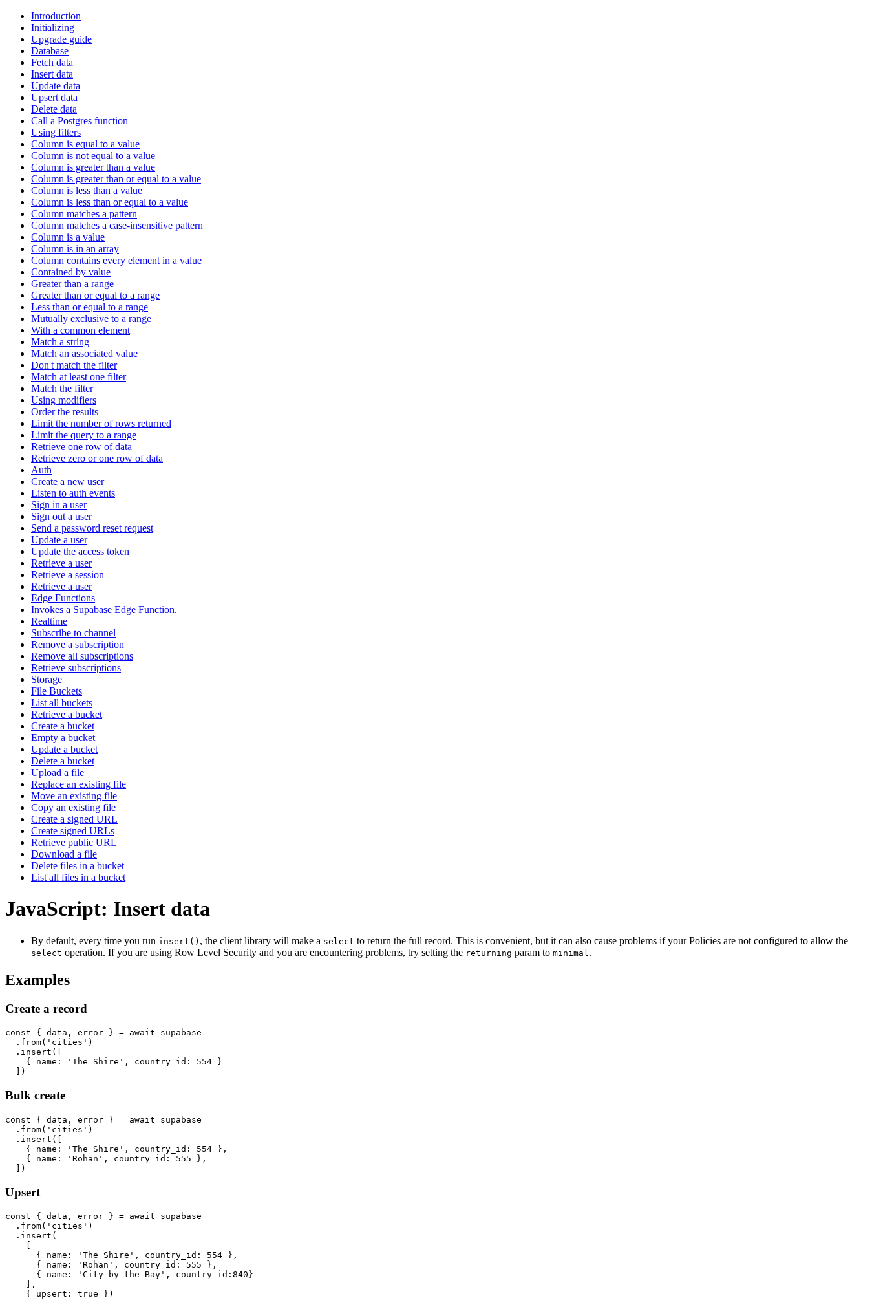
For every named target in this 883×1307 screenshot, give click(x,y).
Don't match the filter (74, 365)
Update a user (59, 539)
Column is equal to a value (85, 143)
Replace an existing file (78, 784)
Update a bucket (64, 749)
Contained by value (71, 271)
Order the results (64, 411)
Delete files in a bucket (77, 865)
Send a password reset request (92, 528)
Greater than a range (72, 283)
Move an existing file (74, 795)
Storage (46, 679)
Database (50, 50)
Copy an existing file (73, 807)
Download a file (64, 853)
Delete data (54, 108)
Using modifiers (63, 399)
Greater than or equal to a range (95, 295)
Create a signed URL (74, 819)
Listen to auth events (73, 493)
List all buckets (61, 702)
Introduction (56, 15)
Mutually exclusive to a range (91, 318)
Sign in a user (59, 504)
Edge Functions (63, 597)
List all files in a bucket (78, 877)
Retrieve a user (61, 562)
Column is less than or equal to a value (109, 202)
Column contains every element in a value (116, 260)
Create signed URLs (72, 830)
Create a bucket (62, 725)
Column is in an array (75, 248)
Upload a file (57, 772)
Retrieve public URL (74, 842)
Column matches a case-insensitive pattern (117, 225)
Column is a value (68, 237)
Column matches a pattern (84, 213)
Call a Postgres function (79, 120)
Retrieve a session (67, 574)
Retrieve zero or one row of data (97, 458)
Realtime (49, 621)
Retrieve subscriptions (76, 667)
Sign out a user (61, 516)
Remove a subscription (77, 644)
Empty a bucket (63, 737)
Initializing (52, 27)
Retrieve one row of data (81, 446)
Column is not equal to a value (93, 155)
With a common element (80, 330)
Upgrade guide (61, 39)
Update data (55, 85)
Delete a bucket (62, 760)
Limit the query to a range (83, 434)
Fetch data (52, 62)
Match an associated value (84, 353)
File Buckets (56, 691)
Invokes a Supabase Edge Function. (104, 609)
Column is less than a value (86, 190)
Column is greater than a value (93, 167)
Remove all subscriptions (82, 656)
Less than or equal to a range (89, 306)
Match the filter (62, 388)
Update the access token (80, 551)
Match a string (60, 341)
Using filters (56, 132)
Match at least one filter (78, 376)
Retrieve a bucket (66, 714)
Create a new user (67, 481)
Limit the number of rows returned (101, 423)
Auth (41, 469)
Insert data (52, 74)
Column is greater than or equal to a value (116, 178)
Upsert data (54, 97)
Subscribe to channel (73, 632)
